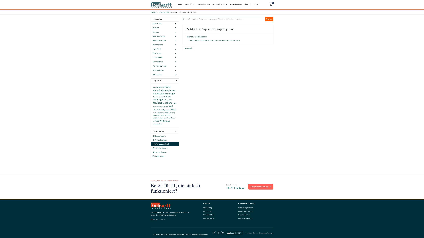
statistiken (156, 118)
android (166, 87)
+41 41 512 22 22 (235, 187)
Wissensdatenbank (164, 12)
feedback (157, 102)
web (162, 120)
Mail (170, 106)
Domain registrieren (245, 208)
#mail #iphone (157, 87)
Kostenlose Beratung (260, 186)
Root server (156, 115)
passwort (167, 110)
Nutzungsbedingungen (266, 233)
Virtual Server (171, 118)
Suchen (269, 19)
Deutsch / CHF (235, 233)
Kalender (165, 106)
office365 (156, 110)
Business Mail (208, 215)
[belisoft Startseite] (161, 205)
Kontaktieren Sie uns (251, 233)
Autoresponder (157, 97)
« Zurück (188, 48)
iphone (168, 102)
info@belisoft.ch (159, 220)
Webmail (167, 121)
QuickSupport (160, 113)
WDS (157, 121)
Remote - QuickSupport (213, 38)
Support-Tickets (244, 215)
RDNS (166, 113)
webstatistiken (157, 124)
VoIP (154, 121)
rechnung (172, 113)
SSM (169, 115)
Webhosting (207, 208)
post (154, 113)
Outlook (161, 110)
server (163, 115)
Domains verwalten (245, 211)
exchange (158, 99)
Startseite (154, 12)
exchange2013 (167, 100)
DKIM (169, 97)
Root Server (207, 211)
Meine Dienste (208, 218)
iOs (164, 103)
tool (161, 118)
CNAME (165, 97)
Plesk (173, 109)
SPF (166, 115)
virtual (164, 118)
